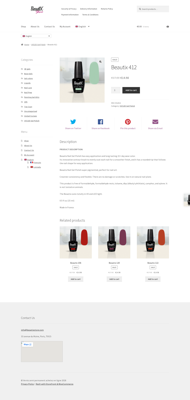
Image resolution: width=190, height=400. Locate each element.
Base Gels (28, 73)
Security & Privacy (69, 9)
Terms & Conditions (90, 14)
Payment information (70, 14)
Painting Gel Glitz (31, 97)
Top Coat (28, 106)
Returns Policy (107, 9)
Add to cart (131, 90)
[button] (100, 61)
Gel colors (28, 78)
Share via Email (155, 128)
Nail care (28, 87)
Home (26, 44)
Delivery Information (88, 9)
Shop (23, 26)
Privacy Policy (27, 384)
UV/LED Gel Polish (38, 44)
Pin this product (128, 128)
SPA (25, 102)
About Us (35, 26)
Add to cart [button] (76, 279)
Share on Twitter (73, 128)
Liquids (27, 83)
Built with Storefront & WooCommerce (54, 384)
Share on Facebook (100, 128)
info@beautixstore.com (32, 330)
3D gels (27, 69)
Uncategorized (30, 111)
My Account (65, 26)
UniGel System (30, 116)
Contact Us (49, 26)
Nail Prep (28, 92)
